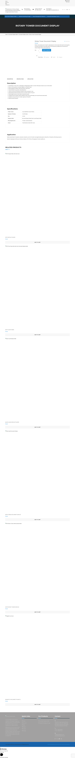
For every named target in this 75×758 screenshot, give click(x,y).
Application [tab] (30, 78)
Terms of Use (64, 744)
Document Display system (23, 34)
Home (6, 1)
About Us (7, 2)
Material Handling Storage (24, 16)
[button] (37, 754)
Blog (6, 3)
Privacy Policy (58, 744)
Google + (60, 57)
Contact (24, 728)
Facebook (47, 57)
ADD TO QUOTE (46, 50)
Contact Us (7, 4)
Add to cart (37, 242)
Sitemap (24, 730)
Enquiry (68, 1)
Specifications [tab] (20, 78)
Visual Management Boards (39, 16)
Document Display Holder (11, 16)
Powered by (4, 757)
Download (68, 0)
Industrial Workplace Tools (53, 16)
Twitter (53, 57)
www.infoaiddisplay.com (52, 744)
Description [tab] (10, 78)
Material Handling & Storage (44, 722)
